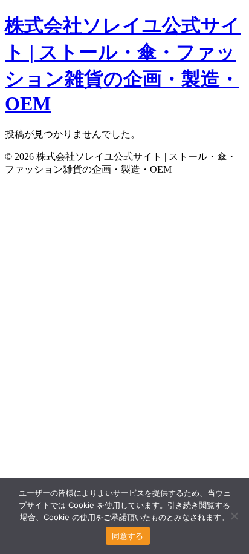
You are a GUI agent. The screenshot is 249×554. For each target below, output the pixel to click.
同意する (128, 536)
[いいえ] (234, 516)
